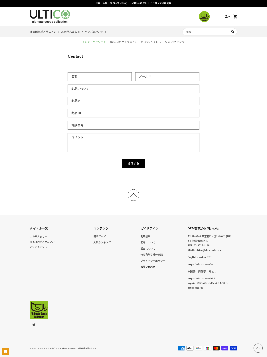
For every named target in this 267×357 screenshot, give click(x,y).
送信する (133, 163)
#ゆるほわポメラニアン (124, 42)
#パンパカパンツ (175, 42)
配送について (148, 242)
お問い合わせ (148, 266)
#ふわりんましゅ (151, 42)
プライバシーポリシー (153, 260)
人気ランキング (102, 242)
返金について (148, 248)
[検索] (233, 31)
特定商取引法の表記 (152, 254)
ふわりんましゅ (38, 236)
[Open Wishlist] (5, 351)
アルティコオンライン (47, 348)
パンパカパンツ (38, 247)
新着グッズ (100, 236)
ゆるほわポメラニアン (42, 241)
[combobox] (210, 31)
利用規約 (145, 236)
